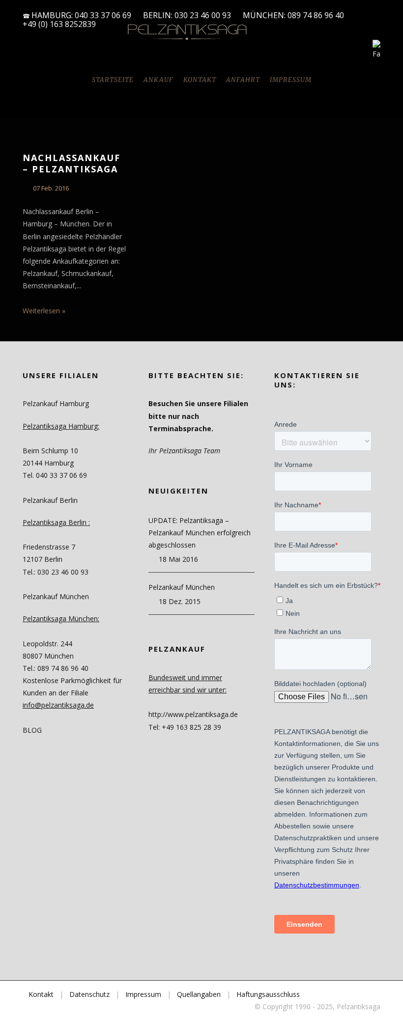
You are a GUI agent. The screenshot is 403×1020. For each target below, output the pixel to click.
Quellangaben (199, 994)
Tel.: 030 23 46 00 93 (55, 572)
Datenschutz (89, 994)
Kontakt (199, 80)
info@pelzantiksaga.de (58, 705)
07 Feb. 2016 (51, 188)
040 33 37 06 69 (103, 15)
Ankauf (158, 80)
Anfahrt (243, 80)
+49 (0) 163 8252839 (59, 24)
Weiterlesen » (44, 310)
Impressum (291, 80)
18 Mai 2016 (178, 559)
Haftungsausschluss (268, 994)
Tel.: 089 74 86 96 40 (55, 668)
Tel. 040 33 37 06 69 (55, 475)
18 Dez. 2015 (180, 601)
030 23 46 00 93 (202, 15)
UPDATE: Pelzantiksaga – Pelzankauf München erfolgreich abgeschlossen (199, 533)
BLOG (32, 730)
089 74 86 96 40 (317, 15)
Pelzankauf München (181, 587)
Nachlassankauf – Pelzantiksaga (71, 163)
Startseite (113, 80)
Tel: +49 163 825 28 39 (184, 727)
